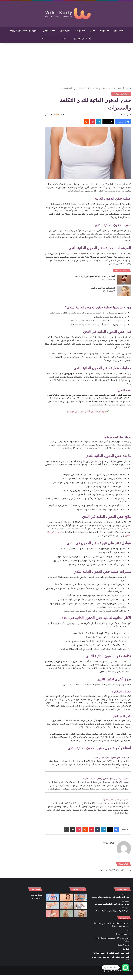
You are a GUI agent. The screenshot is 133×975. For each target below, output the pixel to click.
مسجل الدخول (115, 869)
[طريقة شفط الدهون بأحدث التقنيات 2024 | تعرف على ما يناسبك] (52, 913)
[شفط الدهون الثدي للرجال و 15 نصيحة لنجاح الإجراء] (80, 913)
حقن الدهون (65, 30)
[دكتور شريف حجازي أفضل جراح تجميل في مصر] (88, 422)
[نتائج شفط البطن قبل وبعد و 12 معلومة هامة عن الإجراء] (66, 905)
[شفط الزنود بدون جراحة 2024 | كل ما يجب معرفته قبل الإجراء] (52, 905)
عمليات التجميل (49, 30)
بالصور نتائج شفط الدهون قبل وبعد (24, 30)
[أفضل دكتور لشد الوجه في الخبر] (124, 291)
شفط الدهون (119, 30)
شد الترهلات (80, 30)
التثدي (92, 30)
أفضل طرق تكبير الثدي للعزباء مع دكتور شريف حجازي (94, 276)
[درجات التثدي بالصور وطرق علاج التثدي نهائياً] (66, 913)
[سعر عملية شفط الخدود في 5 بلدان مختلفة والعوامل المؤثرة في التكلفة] (66, 897)
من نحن (126, 930)
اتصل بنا (126, 949)
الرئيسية (126, 88)
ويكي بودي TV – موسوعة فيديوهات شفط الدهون (112, 940)
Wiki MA (108, 842)
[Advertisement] (66, 65)
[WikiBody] (66, 14)
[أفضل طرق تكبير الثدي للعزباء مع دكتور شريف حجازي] (124, 280)
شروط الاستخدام (123, 945)
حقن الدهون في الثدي (102, 88)
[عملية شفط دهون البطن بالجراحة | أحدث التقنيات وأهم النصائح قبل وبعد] (52, 897)
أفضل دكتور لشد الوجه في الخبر (103, 288)
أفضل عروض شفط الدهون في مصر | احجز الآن (111, 953)
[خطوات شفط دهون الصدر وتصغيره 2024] (80, 905)
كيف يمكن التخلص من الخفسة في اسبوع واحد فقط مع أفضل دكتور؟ (110, 925)
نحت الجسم (104, 30)
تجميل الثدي (116, 88)
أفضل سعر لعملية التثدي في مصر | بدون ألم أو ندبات (110, 958)
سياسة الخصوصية (122, 934)
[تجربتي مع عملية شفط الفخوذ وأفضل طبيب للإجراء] (80, 897)
